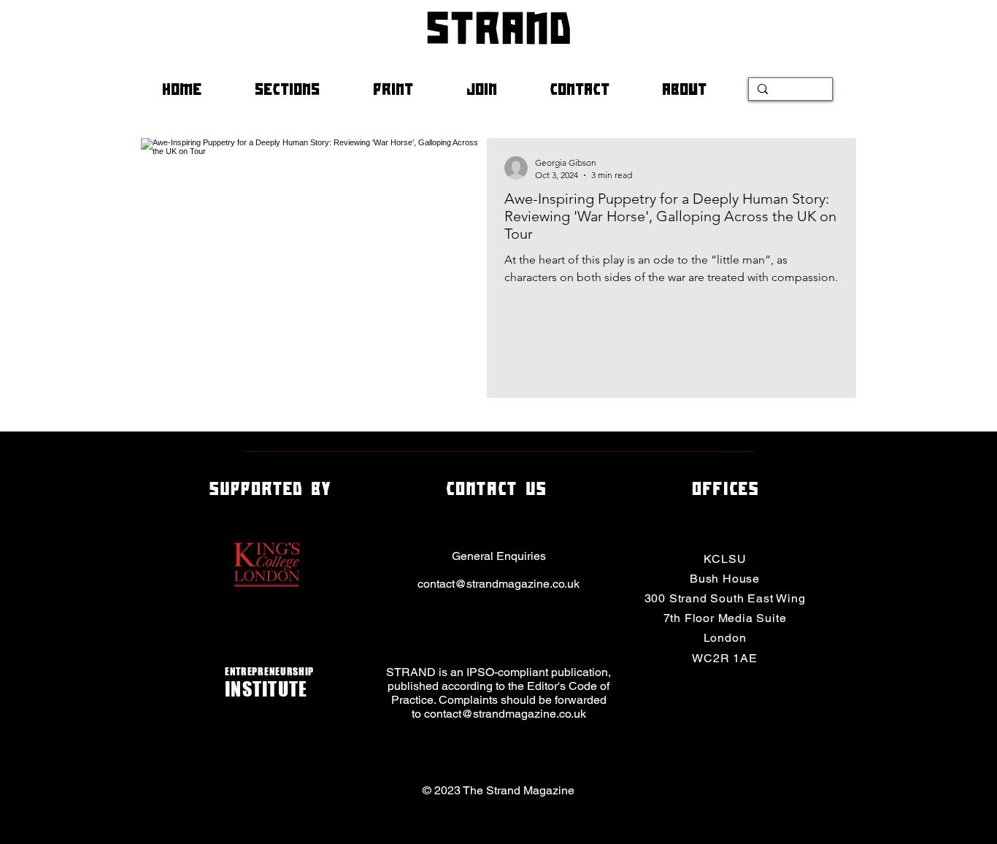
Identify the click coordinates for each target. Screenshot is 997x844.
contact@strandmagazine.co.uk (498, 584)
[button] (303, 89)
